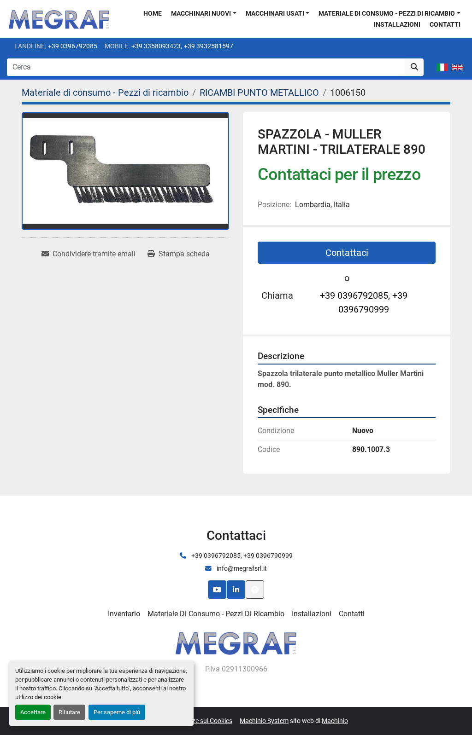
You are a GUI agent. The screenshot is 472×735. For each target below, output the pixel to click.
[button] (203, 13)
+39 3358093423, (156, 46)
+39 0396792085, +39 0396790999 (363, 302)
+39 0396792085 (72, 46)
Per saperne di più (117, 712)
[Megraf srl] (236, 642)
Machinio (335, 720)
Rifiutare (69, 712)
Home (152, 13)
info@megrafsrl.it (241, 568)
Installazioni (397, 24)
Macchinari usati (275, 13)
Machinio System (264, 720)
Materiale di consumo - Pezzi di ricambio (387, 13)
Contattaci (346, 252)
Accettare (33, 712)
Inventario (124, 613)
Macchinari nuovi (201, 13)
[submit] (414, 67)
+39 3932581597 (208, 46)
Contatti (445, 24)
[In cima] (255, 589)
